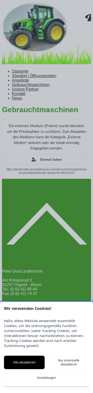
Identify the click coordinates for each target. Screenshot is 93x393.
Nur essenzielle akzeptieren (68, 362)
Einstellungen (46, 378)
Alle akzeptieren (24, 362)
